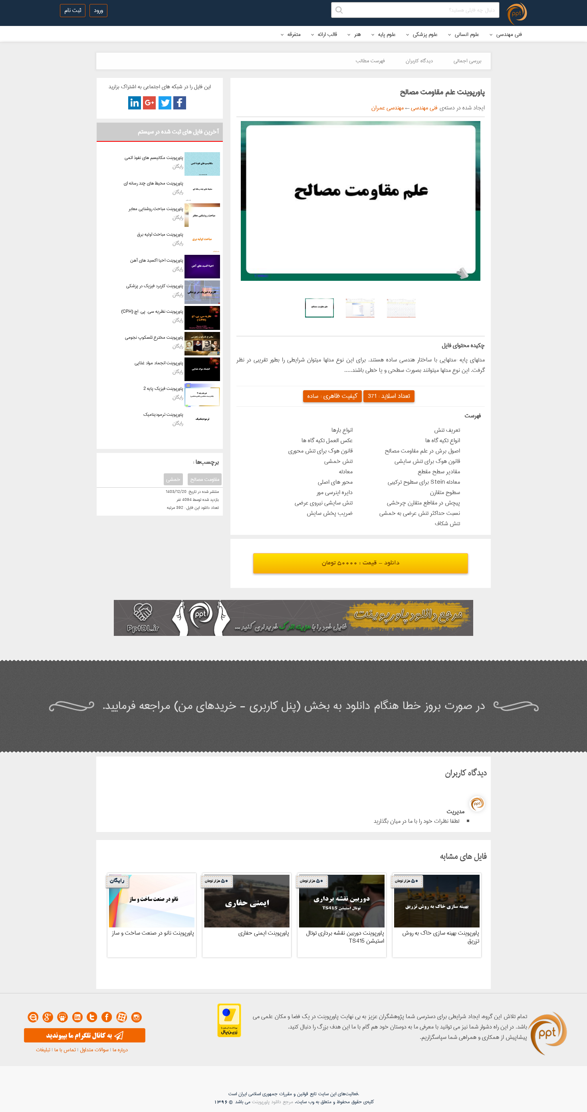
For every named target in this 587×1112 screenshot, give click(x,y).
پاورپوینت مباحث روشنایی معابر (156, 209)
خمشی (173, 479)
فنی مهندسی (508, 34)
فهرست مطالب (370, 61)
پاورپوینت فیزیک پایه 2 (163, 388)
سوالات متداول (94, 1049)
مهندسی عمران (387, 108)
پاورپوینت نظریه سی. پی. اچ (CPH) (152, 311)
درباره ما (120, 1049)
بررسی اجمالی (467, 61)
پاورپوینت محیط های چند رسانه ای (153, 183)
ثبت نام (72, 10)
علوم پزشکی (424, 34)
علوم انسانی (466, 34)
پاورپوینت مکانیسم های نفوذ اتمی (154, 157)
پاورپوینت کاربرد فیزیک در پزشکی (154, 286)
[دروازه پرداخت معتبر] (229, 1036)
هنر (357, 34)
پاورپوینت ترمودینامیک (163, 414)
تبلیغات (43, 1049)
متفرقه (293, 34)
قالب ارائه (326, 34)
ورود (98, 10)
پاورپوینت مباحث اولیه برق (160, 234)
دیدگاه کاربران (419, 61)
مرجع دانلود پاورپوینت (272, 1101)
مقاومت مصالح (204, 479)
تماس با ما (65, 1049)
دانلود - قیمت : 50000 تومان (360, 563)
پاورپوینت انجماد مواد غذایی (159, 363)
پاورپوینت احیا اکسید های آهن (156, 260)
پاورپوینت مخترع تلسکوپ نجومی (154, 337)
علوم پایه (386, 34)
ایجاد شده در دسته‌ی (461, 108)
